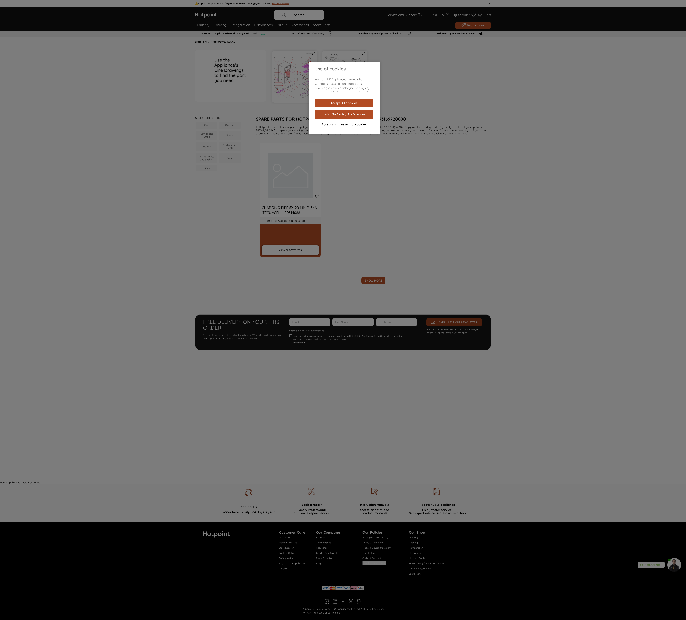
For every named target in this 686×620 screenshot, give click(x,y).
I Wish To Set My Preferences (344, 114)
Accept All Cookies (343, 103)
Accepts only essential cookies (344, 124)
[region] (344, 98)
